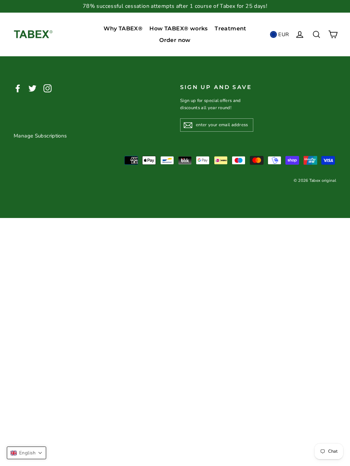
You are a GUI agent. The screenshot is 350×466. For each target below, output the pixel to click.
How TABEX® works (178, 28)
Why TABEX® (123, 28)
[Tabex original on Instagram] (47, 88)
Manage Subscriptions (40, 135)
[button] (26, 453)
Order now (175, 40)
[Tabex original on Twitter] (32, 88)
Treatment (230, 28)
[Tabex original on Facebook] (18, 88)
